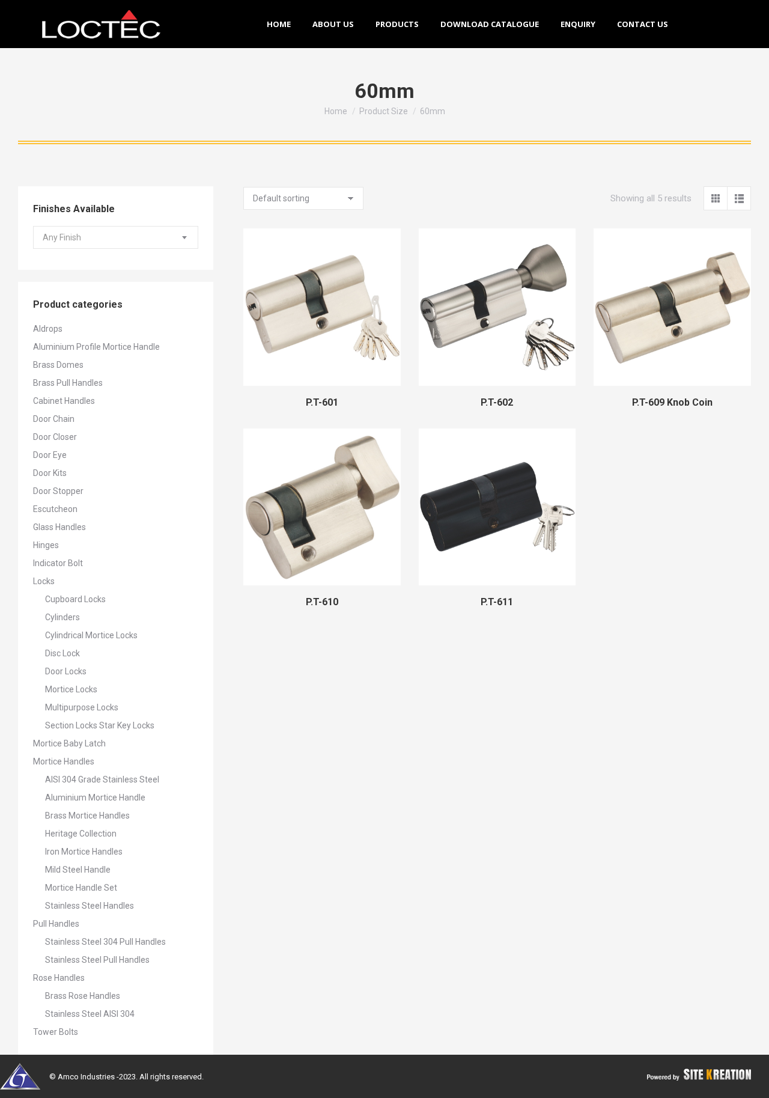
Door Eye (50, 455)
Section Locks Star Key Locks (99, 725)
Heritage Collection (81, 833)
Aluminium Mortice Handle (95, 797)
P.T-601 (322, 402)
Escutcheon (55, 509)
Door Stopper (58, 491)
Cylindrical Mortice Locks (91, 635)
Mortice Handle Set (81, 887)
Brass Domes (58, 365)
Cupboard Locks (75, 599)
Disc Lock (62, 653)
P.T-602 (497, 402)
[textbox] (62, 237)
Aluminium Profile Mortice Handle (96, 347)
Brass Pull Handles (68, 383)
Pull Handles (56, 924)
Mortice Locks (71, 689)
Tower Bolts (55, 1032)
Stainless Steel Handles (89, 905)
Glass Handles (59, 527)
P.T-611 (497, 602)
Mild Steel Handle (78, 869)
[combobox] (115, 237)
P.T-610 (322, 602)
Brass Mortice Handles (87, 815)
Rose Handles (59, 978)
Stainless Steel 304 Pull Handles (105, 942)
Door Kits (50, 473)
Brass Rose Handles (82, 996)
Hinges (46, 545)
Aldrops (47, 329)
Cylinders (62, 617)
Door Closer (55, 437)
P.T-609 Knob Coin (672, 402)
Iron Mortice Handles (84, 851)
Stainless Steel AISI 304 (90, 1014)
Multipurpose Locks (81, 707)
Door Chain (53, 419)
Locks (44, 581)
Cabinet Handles (64, 401)
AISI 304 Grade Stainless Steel (102, 779)
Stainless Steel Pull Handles (97, 960)
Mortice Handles (63, 761)
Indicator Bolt (58, 563)
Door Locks (66, 671)
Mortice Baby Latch (69, 743)
